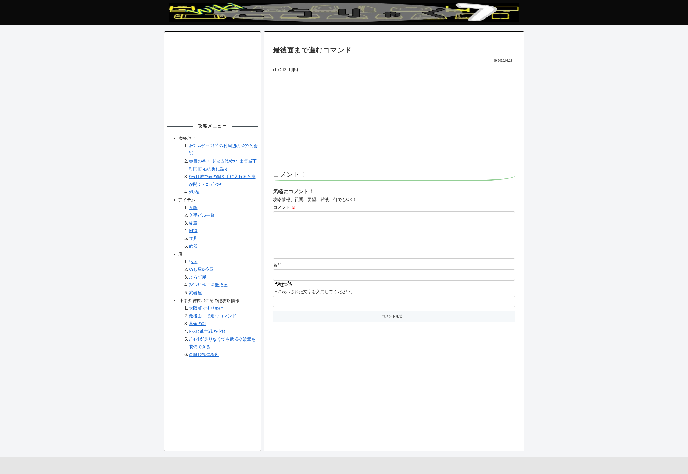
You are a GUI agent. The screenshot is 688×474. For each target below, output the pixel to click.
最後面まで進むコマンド (212, 316)
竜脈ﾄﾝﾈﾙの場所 (204, 354)
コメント (284, 207)
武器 (193, 246)
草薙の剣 (197, 323)
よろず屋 (197, 277)
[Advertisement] (394, 124)
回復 (193, 230)
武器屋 (195, 292)
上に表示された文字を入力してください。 (314, 291)
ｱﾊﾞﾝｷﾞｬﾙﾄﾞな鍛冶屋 (208, 285)
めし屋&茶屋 (201, 269)
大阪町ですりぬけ (206, 308)
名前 (277, 265)
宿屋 (193, 262)
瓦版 (193, 207)
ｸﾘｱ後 (194, 192)
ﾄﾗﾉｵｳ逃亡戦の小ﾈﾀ (207, 331)
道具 (193, 238)
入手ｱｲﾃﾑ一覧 (202, 215)
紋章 (193, 223)
